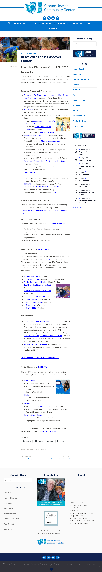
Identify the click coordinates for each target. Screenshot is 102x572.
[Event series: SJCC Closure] (85, 172)
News (23, 53)
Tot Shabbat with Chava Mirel (35, 344)
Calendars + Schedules (81, 79)
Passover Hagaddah (47, 132)
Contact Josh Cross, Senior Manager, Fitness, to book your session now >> (44, 210)
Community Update (28, 457)
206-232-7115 (74, 508)
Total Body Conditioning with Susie (38, 285)
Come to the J (20, 23)
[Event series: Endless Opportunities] (91, 198)
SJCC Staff (77, 111)
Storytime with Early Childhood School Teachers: (43, 336)
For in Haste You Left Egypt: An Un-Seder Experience (44, 161)
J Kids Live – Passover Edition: (36, 135)
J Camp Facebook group (50, 141)
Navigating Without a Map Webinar (38, 321)
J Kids (26, 395)
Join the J (76, 90)
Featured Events (10, 514)
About (91, 23)
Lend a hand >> (58, 223)
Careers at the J (79, 116)
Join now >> (48, 259)
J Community (29, 381)
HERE (54, 193)
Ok (51, 569)
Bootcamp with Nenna (33, 299)
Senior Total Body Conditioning (42, 406)
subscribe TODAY (50, 431)
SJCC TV (43, 367)
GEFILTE (27, 184)
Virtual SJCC (31, 53)
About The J (77, 95)
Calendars (61, 23)
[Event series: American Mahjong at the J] (91, 149)
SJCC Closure (84, 174)
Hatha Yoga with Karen (33, 276)
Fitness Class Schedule (12, 519)
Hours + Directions (79, 69)
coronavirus (29, 450)
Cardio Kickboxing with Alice (35, 282)
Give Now (53, 28)
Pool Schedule (9, 524)
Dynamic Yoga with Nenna (34, 296)
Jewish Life (77, 23)
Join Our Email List (79, 121)
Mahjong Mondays (85, 160)
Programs (46, 23)
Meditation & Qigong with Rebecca (37, 291)
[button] (9, 23)
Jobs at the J (8, 529)
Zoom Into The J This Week (60, 457)
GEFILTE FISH (29, 173)
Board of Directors (79, 100)
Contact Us (77, 74)
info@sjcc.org (74, 510)
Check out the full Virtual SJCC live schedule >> (40, 358)
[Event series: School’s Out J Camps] (91, 164)
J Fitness (27, 404)
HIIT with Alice (29, 305)
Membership (8, 508)
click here (57, 533)
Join (34, 23)
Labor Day (83, 186)
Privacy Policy (78, 126)
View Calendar (77, 207)
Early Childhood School (33, 415)
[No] (100, 567)
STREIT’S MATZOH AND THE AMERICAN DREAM (43, 187)
